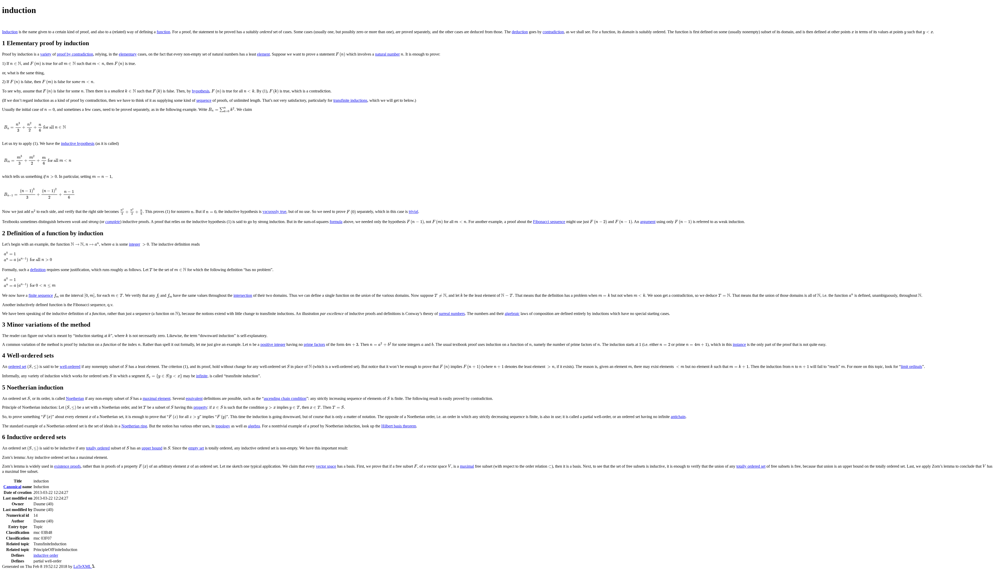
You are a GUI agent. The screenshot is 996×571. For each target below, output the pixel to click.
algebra (254, 426)
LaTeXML (82, 566)
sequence (203, 100)
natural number (387, 54)
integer (134, 244)
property (200, 407)
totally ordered (98, 448)
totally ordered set (750, 466)
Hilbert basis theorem (398, 426)
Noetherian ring (134, 426)
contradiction (553, 32)
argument (647, 221)
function (163, 32)
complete (112, 221)
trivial (413, 212)
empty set (196, 448)
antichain (678, 416)
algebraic (512, 313)
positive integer (272, 344)
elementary (128, 54)
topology (223, 426)
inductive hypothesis (77, 143)
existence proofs (67, 466)
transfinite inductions (350, 100)
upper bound (152, 448)
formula (336, 221)
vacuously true (274, 212)
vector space (326, 466)
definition (38, 269)
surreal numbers (452, 313)
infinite (202, 376)
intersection (242, 295)
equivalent (194, 398)
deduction (520, 32)
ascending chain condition (285, 398)
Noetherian (75, 398)
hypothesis (200, 91)
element (263, 54)
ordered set (17, 366)
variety (45, 54)
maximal (467, 466)
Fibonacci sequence (549, 221)
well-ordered (70, 366)
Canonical (12, 487)
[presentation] (853, 32)
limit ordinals (911, 366)
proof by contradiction (75, 54)
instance (739, 344)
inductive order (45, 555)
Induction (10, 32)
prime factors (314, 344)
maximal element (156, 398)
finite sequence (41, 295)
